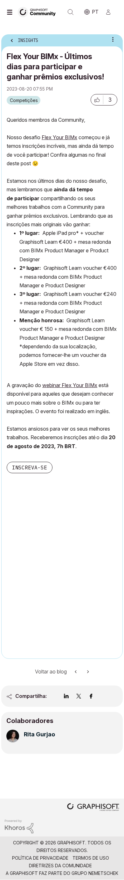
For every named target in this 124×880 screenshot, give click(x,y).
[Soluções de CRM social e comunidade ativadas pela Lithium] (19, 826)
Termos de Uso (90, 858)
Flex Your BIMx (59, 137)
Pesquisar (70, 12)
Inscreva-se (29, 467)
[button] (97, 99)
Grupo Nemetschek (95, 873)
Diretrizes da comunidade (60, 865)
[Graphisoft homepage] (93, 807)
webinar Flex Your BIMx (69, 385)
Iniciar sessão (111, 12)
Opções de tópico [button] (113, 39)
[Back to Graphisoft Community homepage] (38, 11)
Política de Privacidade (40, 858)
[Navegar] (11, 12)
